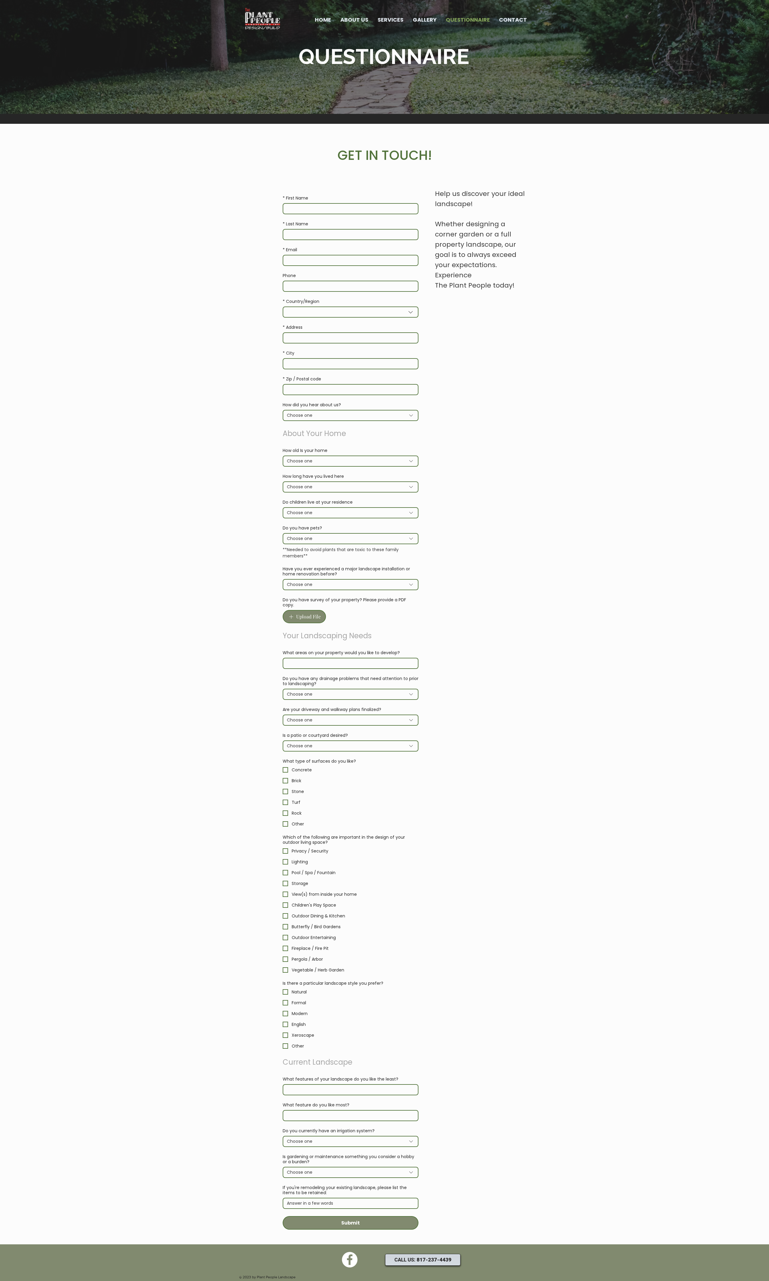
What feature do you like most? (316, 1105)
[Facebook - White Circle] (349, 1259)
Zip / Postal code (302, 379)
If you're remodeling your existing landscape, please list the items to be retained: (345, 1190)
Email (290, 249)
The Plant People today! (475, 285)
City (288, 353)
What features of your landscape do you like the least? (340, 1079)
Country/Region (301, 301)
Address (292, 327)
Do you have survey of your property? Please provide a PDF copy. (344, 602)
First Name (295, 198)
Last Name (295, 224)
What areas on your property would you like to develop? (341, 652)
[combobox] (350, 312)
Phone (289, 275)
